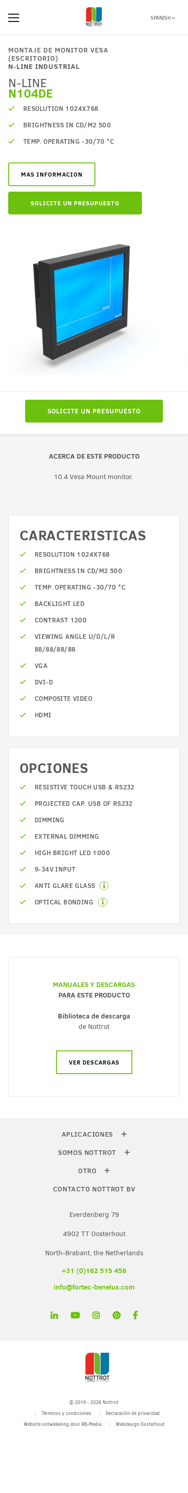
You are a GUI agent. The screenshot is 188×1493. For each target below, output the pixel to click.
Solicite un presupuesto (75, 203)
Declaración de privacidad (133, 1413)
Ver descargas (94, 1062)
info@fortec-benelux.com (94, 1287)
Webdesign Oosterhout (140, 1424)
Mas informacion (52, 174)
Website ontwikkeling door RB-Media (62, 1424)
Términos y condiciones (66, 1413)
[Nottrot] (94, 26)
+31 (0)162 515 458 (94, 1270)
